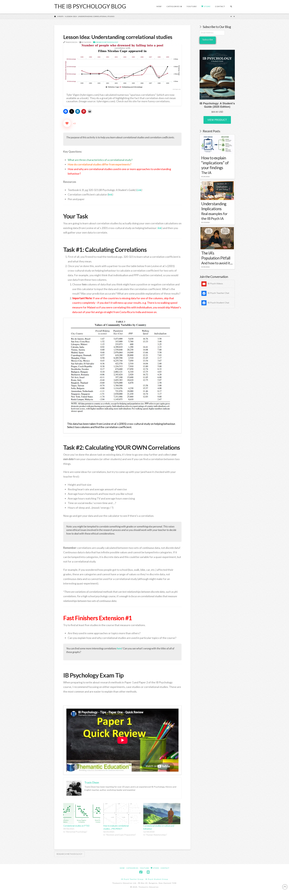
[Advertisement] (217, 359)
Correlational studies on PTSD (76, 825)
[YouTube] (148, 872)
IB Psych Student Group (156, 879)
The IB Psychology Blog (90, 6)
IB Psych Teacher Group (132, 879)
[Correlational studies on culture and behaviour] (161, 813)
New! (122, 868)
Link (139, 190)
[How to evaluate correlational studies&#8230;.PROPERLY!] (121, 813)
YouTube (144, 868)
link (110, 194)
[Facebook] (141, 872)
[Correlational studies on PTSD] (81, 813)
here (119, 648)
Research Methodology (106, 42)
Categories (132, 868)
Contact (165, 868)
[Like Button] (67, 123)
